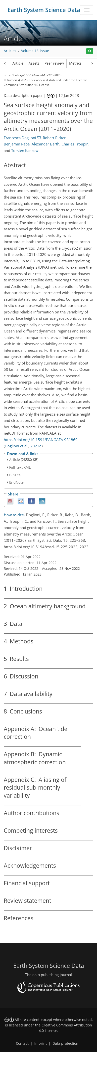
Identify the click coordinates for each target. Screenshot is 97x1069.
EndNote (16, 482)
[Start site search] (89, 51)
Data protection (65, 1043)
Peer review (54, 63)
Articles (10, 51)
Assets (34, 63)
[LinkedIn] (42, 500)
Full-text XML (20, 467)
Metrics (75, 63)
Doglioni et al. (16, 445)
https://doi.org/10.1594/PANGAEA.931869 (41, 439)
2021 (34, 445)
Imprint (40, 1043)
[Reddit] (20, 500)
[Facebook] (31, 500)
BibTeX (15, 474)
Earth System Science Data (43, 10)
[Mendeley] (10, 500)
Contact (22, 1043)
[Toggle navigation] (86, 10)
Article (17, 63)
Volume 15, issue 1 (36, 51)
